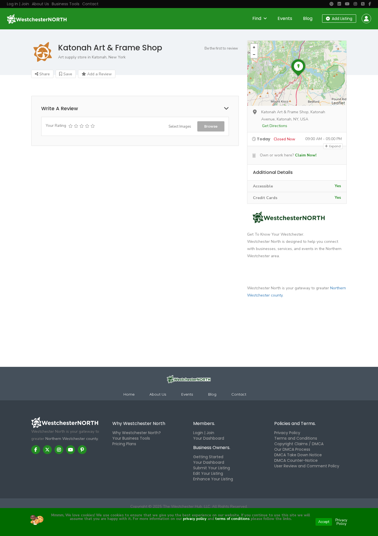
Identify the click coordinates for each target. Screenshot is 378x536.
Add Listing (341, 18)
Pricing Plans (124, 444)
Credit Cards (265, 197)
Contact (90, 4)
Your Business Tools (131, 438)
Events (285, 18)
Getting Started (208, 457)
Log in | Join (18, 4)
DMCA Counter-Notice (296, 460)
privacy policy (194, 518)
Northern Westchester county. (72, 438)
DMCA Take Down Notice (298, 455)
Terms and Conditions (295, 438)
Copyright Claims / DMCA (298, 444)
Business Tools (65, 4)
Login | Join (203, 433)
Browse (211, 126)
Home (128, 394)
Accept (323, 521)
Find (256, 18)
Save (67, 74)
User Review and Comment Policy (306, 466)
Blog (307, 18)
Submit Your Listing (211, 468)
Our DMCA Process (292, 449)
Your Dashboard (208, 438)
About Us (40, 4)
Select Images (180, 126)
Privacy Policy (287, 433)
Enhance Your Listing (213, 479)
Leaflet (338, 103)
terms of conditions (232, 518)
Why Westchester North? (136, 433)
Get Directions (274, 125)
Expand (334, 146)
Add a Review (99, 74)
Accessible (263, 186)
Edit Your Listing (208, 473)
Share (44, 74)
